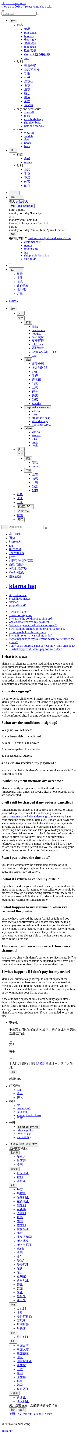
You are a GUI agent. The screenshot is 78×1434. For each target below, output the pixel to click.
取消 (13, 1409)
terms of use (24, 1133)
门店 (20, 1118)
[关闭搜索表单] (38, 14)
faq (18, 1105)
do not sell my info (28, 1126)
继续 (21, 1409)
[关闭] (3, 10)
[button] (21, 318)
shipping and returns (29, 1115)
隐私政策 (42, 1063)
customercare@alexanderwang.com (31, 816)
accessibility (24, 1137)
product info (24, 1108)
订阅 (13, 1071)
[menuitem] (32, 241)
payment (22, 1111)
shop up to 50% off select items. (27, 6)
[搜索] (14, 193)
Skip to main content (14, 3)
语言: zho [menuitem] (23, 511)
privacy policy (25, 1130)
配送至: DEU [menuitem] (25, 506)
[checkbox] (42, 1040)
